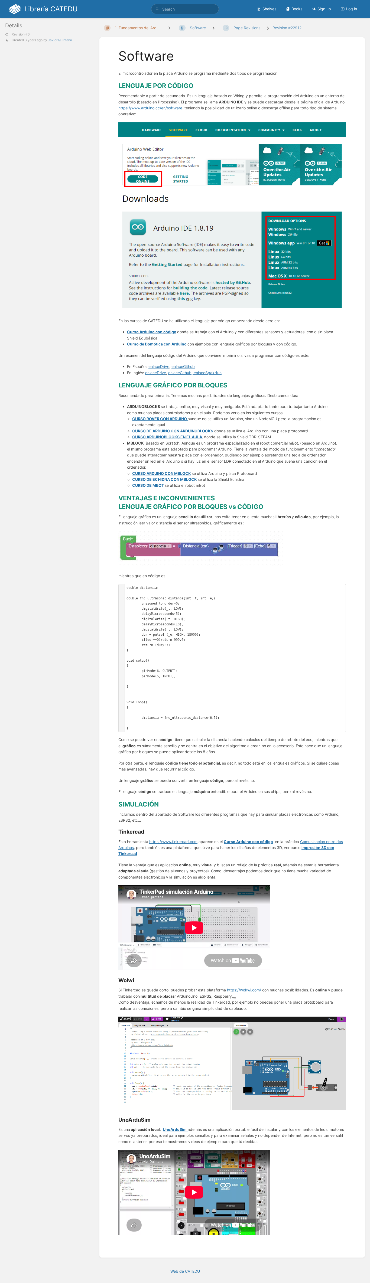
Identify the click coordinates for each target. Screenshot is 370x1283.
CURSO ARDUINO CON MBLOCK (161, 473)
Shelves (269, 8)
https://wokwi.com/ (244, 990)
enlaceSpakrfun (208, 372)
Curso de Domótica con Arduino (157, 344)
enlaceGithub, (181, 372)
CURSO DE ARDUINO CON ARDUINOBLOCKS (172, 431)
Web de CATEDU (185, 1271)
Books (296, 8)
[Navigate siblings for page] (169, 28)
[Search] (157, 9)
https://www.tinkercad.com (173, 841)
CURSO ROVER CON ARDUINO (160, 418)
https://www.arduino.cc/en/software (150, 108)
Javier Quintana (60, 40)
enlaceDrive (158, 366)
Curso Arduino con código (151, 331)
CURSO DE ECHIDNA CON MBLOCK (164, 479)
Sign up (324, 8)
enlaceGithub (183, 366)
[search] (185, 9)
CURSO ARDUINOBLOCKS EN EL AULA (167, 437)
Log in (351, 8)
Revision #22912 (286, 27)
